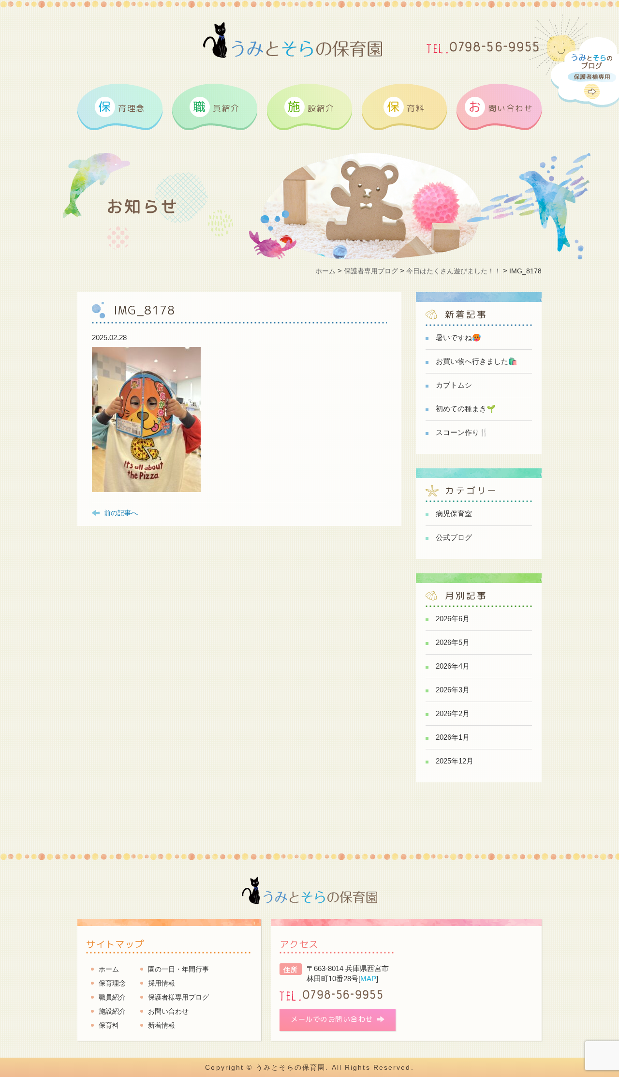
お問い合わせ (168, 1011)
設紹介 (311, 106)
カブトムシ (454, 385)
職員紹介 (112, 997)
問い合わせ (500, 106)
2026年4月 (453, 666)
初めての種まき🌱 (466, 408)
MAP (368, 978)
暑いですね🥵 (458, 337)
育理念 (121, 106)
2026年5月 (453, 642)
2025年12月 (454, 761)
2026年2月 (453, 713)
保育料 (109, 1025)
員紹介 (216, 106)
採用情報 (161, 983)
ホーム (109, 969)
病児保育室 (454, 513)
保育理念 (112, 983)
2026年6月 (453, 618)
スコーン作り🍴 (462, 432)
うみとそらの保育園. (292, 1067)
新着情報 (161, 1025)
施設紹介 (112, 1011)
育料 (406, 106)
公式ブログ (454, 537)
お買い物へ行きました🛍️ (476, 361)
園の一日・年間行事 (178, 969)
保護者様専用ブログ (178, 997)
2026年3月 (453, 690)
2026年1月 (453, 737)
